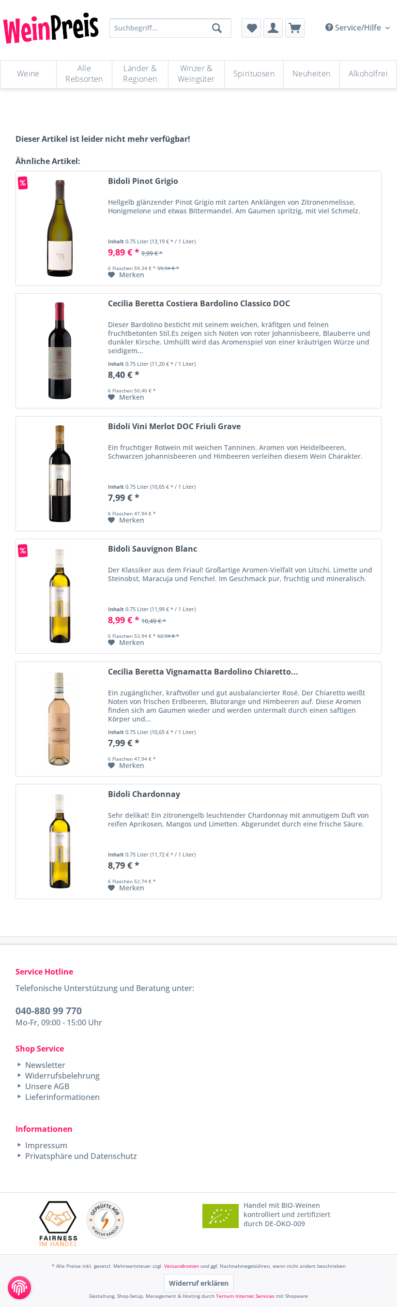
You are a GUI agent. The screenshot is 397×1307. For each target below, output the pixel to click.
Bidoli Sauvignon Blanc (152, 549)
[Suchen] (217, 28)
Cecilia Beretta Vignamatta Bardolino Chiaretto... (203, 672)
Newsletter (44, 1065)
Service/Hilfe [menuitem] (358, 27)
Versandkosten (181, 1265)
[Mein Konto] (273, 28)
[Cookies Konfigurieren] (19, 1287)
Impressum (45, 1145)
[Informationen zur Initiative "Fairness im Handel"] (58, 1224)
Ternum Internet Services (245, 1295)
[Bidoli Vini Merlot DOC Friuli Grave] (59, 473)
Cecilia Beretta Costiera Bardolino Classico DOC (199, 304)
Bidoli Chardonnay (144, 794)
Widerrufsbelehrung (61, 1075)
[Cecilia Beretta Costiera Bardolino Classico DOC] (59, 351)
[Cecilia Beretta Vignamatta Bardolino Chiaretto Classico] (59, 719)
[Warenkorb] (295, 28)
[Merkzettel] (251, 28)
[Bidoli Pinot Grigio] (59, 228)
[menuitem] (251, 28)
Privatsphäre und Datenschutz (80, 1156)
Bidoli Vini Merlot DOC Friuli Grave (174, 426)
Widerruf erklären (199, 1283)
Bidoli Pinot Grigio (143, 181)
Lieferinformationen (61, 1097)
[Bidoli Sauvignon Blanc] (59, 596)
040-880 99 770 (48, 1010)
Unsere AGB (46, 1086)
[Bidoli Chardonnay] (59, 841)
